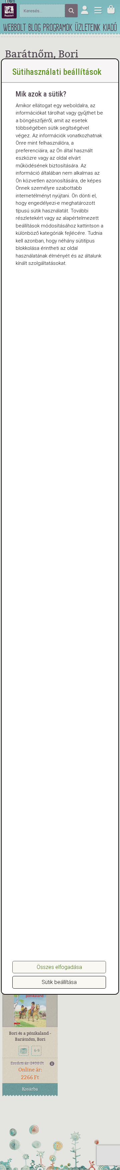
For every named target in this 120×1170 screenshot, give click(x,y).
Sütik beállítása (59, 982)
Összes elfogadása (59, 967)
